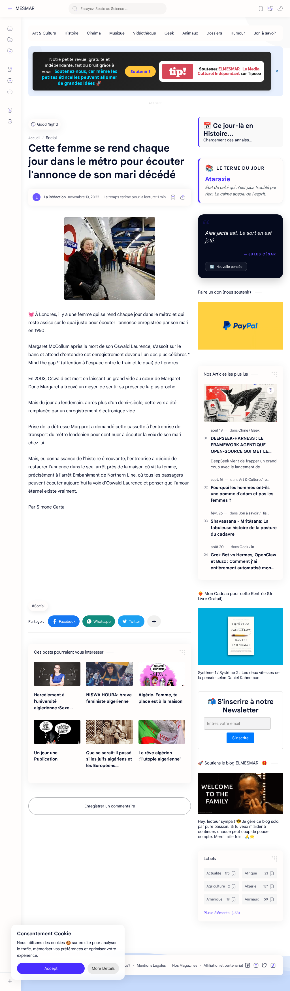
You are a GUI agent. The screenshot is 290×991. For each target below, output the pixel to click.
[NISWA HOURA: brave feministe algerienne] (109, 674)
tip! (177, 71)
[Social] (38, 605)
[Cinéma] (94, 33)
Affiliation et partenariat (223, 965)
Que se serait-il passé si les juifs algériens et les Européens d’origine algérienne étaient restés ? (109, 759)
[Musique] (117, 33)
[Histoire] (71, 33)
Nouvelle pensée (226, 266)
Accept (50, 968)
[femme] (269, 479)
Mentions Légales (151, 965)
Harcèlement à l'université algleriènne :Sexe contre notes (51, 701)
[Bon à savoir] (264, 33)
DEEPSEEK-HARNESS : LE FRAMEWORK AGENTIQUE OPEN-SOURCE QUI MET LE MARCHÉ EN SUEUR (239, 445)
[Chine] (244, 430)
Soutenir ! (140, 71)
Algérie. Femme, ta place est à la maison (160, 698)
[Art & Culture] (44, 33)
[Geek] (169, 33)
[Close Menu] (277, 71)
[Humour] (238, 33)
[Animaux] (190, 33)
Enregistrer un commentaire (109, 806)
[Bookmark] (261, 8)
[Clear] (161, 8)
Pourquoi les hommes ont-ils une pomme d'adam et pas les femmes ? (242, 494)
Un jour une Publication (45, 756)
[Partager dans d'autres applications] (154, 621)
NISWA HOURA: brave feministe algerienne (109, 698)
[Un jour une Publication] (57, 732)
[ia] (252, 547)
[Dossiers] (214, 33)
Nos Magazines (184, 965)
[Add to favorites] (173, 197)
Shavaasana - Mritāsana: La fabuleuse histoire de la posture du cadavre (244, 527)
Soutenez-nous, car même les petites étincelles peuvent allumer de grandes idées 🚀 (79, 77)
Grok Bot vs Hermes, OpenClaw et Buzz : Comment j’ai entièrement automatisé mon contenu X (243, 561)
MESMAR (25, 8)
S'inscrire (240, 737)
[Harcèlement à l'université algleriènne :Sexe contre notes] (57, 674)
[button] (270, 8)
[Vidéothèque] (144, 33)
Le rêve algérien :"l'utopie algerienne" (159, 756)
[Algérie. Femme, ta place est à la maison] (161, 674)
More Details (103, 968)
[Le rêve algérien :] (161, 732)
